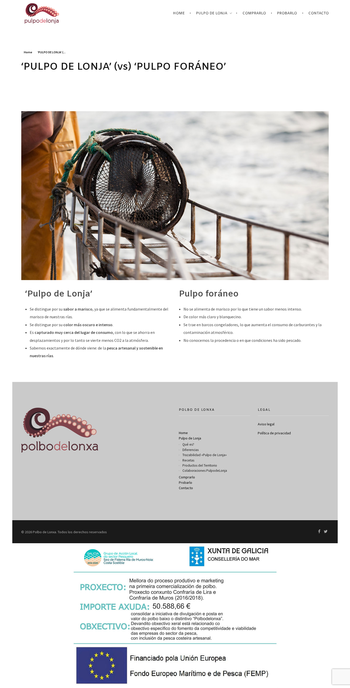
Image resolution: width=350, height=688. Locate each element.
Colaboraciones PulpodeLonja (204, 470)
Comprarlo (187, 477)
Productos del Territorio (199, 465)
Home (28, 52)
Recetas (188, 460)
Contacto (186, 488)
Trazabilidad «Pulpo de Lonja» (204, 455)
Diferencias (190, 450)
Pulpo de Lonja (190, 438)
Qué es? (188, 444)
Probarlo (185, 482)
